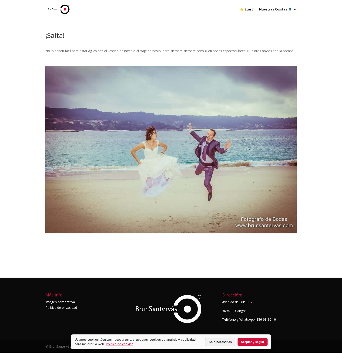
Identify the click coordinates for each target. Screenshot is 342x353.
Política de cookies (119, 344)
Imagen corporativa (60, 302)
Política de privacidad (61, 307)
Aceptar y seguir (252, 342)
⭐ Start (246, 9)
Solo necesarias (220, 342)
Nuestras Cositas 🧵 (275, 9)
